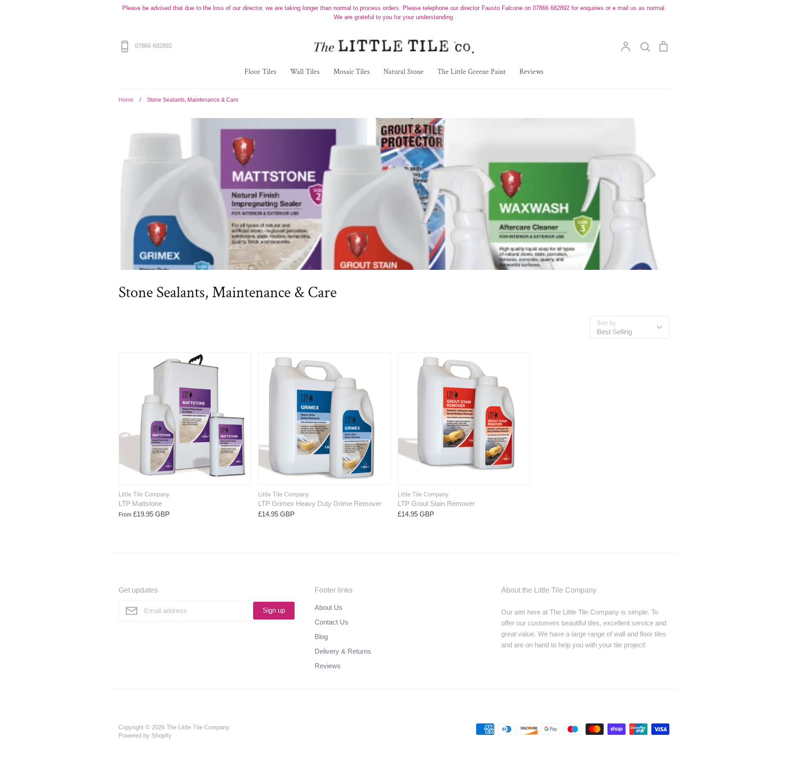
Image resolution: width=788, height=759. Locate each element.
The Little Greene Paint (471, 72)
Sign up (274, 610)
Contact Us (331, 622)
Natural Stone (404, 72)
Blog (321, 636)
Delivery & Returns (343, 651)
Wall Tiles (305, 72)
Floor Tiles (260, 72)
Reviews (531, 72)
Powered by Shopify (145, 735)
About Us (328, 607)
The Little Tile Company (197, 727)
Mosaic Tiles (351, 72)
